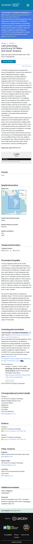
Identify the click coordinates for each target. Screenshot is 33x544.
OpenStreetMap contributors (19, 214)
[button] (3, 192)
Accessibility (8, 535)
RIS (12, 381)
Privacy (16, 535)
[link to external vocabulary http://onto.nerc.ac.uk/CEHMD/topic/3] (30, 501)
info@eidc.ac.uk (8, 456)
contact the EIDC (11, 36)
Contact (16, 537)
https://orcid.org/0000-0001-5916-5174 (14, 439)
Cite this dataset (8, 61)
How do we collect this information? (11, 161)
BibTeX (8, 381)
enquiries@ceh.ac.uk (9, 414)
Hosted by (8, 518)
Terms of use (25, 535)
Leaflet (10, 214)
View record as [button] (26, 66)
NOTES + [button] (5, 159)
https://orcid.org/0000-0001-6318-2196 (14, 431)
